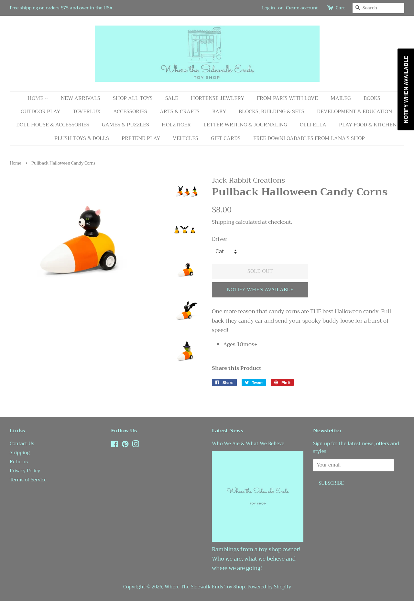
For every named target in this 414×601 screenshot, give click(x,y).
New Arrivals (80, 98)
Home (36, 98)
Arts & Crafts (180, 111)
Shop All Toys (133, 98)
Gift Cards (226, 138)
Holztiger (176, 124)
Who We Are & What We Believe (248, 444)
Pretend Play (141, 138)
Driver (219, 239)
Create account (302, 8)
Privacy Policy (25, 471)
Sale (171, 98)
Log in (268, 8)
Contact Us (22, 444)
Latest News (227, 430)
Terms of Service (28, 480)
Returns (19, 462)
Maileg (341, 98)
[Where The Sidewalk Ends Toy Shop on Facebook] (114, 445)
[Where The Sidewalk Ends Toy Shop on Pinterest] (125, 445)
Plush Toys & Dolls (81, 138)
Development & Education (354, 111)
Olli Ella (313, 124)
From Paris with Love (287, 98)
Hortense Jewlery (217, 98)
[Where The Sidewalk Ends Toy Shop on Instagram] (135, 445)
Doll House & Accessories (52, 124)
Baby (219, 111)
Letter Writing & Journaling (245, 124)
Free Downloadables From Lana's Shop (309, 138)
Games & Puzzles (125, 124)
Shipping (223, 222)
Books (372, 98)
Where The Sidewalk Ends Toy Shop (205, 587)
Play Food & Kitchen (368, 124)
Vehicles (185, 138)
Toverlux (87, 111)
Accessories (130, 111)
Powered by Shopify (269, 587)
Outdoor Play (40, 111)
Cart (340, 8)
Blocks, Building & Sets (271, 111)
